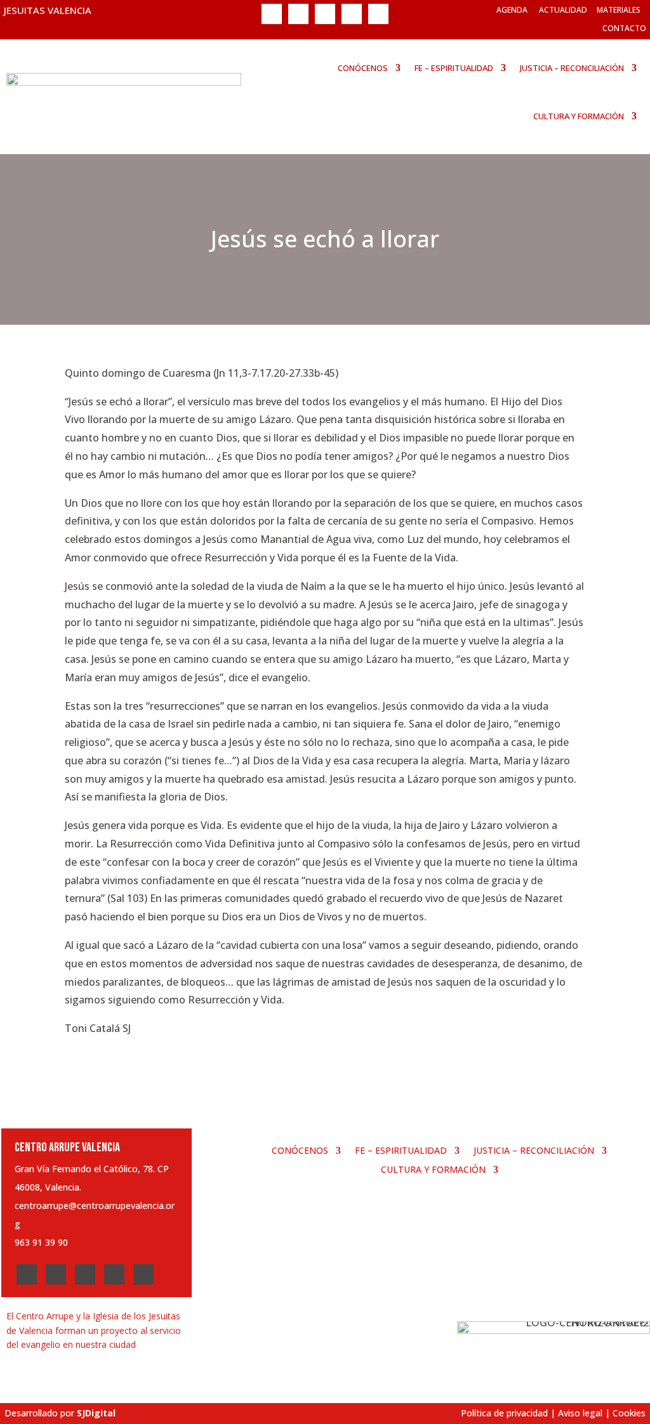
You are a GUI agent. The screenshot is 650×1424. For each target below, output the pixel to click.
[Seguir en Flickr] (378, 14)
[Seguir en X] (298, 14)
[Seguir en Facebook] (272, 14)
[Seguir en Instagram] (325, 14)
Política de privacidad (504, 1413)
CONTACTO (624, 28)
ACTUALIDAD (563, 9)
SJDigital (96, 1413)
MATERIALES (618, 9)
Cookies (629, 1413)
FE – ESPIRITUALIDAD (454, 68)
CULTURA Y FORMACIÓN (578, 116)
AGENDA (511, 9)
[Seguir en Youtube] (352, 14)
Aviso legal (580, 1413)
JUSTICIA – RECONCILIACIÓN (572, 68)
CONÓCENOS (363, 68)
